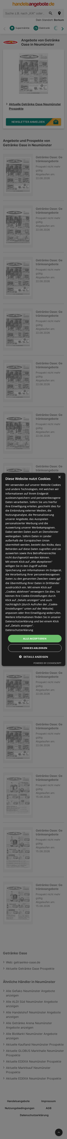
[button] (33, 657)
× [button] (59, 477)
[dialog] (33, 569)
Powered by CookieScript (47, 663)
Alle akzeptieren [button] (35, 638)
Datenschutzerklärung (19, 630)
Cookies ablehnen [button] (34, 648)
